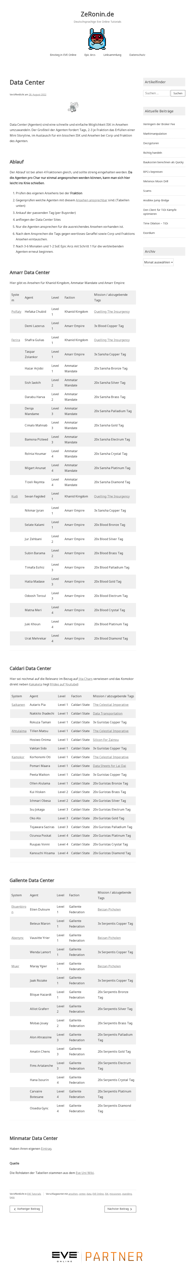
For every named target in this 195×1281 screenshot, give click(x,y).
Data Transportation (107, 713)
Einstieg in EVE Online (63, 55)
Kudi (14, 496)
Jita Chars (86, 679)
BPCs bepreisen (153, 172)
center (82, 1193)
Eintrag (46, 1149)
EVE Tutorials (34, 1193)
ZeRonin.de (97, 14)
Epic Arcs (89, 55)
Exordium (149, 233)
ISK (106, 1193)
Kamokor (18, 757)
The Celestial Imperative (111, 705)
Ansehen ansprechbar (91, 200)
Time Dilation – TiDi (155, 223)
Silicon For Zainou (106, 740)
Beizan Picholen (109, 909)
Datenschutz (137, 55)
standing (127, 1193)
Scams (147, 191)
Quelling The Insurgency (112, 311)
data (88, 1193)
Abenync (17, 938)
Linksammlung (112, 55)
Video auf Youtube (64, 684)
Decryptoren (151, 143)
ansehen (73, 1193)
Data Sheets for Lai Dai (109, 766)
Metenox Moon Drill (155, 181)
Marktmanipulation (155, 133)
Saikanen (18, 705)
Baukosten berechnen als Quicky (163, 162)
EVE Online (98, 1193)
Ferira (15, 340)
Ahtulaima (19, 731)
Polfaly (16, 311)
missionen (115, 1193)
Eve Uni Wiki (85, 1173)
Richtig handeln (152, 152)
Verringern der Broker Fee (159, 124)
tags (12, 1197)
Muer (15, 966)
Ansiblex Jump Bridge (156, 200)
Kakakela (35, 684)
